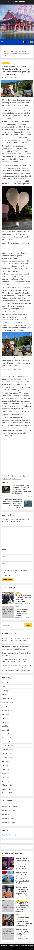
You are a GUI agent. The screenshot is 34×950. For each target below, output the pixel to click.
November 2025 (7, 702)
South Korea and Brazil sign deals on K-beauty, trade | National (23, 612)
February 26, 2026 (22, 603)
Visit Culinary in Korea (9, 807)
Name (4, 549)
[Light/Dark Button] (24, 42)
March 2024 (6, 781)
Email (4, 556)
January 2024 (6, 789)
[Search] (28, 42)
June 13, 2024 (13, 77)
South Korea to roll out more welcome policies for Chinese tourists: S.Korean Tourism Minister (15, 640)
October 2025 (6, 706)
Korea (4, 478)
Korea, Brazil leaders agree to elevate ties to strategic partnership (24, 598)
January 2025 (6, 742)
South (19, 478)
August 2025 (6, 714)
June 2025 (5, 722)
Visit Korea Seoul (8, 819)
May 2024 (5, 773)
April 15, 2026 (21, 911)
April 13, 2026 (21, 938)
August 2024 (6, 761)
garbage (26, 476)
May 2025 (5, 726)
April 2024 (5, 777)
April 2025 (5, 730)
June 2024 (5, 769)
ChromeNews (26, 946)
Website (4, 564)
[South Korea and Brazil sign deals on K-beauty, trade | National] (8, 612)
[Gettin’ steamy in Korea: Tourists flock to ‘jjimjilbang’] (8, 891)
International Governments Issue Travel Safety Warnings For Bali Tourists (23, 879)
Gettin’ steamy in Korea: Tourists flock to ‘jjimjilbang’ (23, 892)
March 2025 (6, 734)
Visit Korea (6, 63)
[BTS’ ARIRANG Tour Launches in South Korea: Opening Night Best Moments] (8, 906)
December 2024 (7, 746)
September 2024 (7, 758)
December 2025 (7, 699)
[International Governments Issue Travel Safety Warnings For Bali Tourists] (8, 877)
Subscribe (31, 42)
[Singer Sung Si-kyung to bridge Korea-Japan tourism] (8, 934)
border (15, 476)
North (9, 478)
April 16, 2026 (21, 896)
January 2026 (6, 695)
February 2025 (7, 738)
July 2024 (5, 765)
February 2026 (7, 691)
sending (14, 478)
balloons (9, 476)
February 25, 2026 (22, 617)
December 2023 (7, 793)
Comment (6, 525)
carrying (20, 476)
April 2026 (5, 683)
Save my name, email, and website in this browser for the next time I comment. (16, 573)
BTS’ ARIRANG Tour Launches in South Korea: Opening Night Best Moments (15, 660)
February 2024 (7, 785)
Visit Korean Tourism (9, 823)
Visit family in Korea (9, 811)
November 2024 (7, 750)
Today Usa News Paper (9, 835)
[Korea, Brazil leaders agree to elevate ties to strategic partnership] (8, 598)
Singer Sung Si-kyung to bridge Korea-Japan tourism (24, 934)
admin (5, 77)
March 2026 (6, 687)
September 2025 (7, 710)
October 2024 (6, 754)
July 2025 (5, 718)
